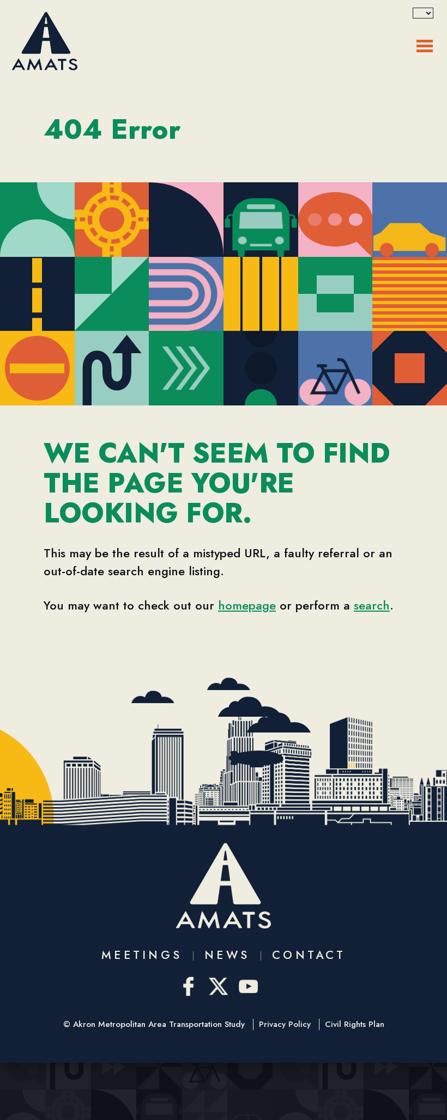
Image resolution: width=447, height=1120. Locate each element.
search (372, 605)
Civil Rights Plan (354, 1024)
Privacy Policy (285, 1024)
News (227, 955)
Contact (309, 955)
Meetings (141, 955)
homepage (247, 605)
